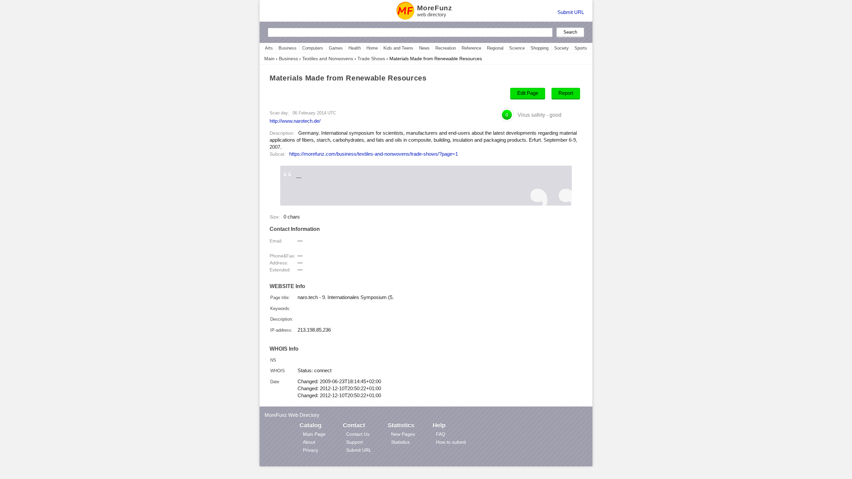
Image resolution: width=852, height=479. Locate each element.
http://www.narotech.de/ (295, 121)
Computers (312, 48)
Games (336, 48)
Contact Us (357, 434)
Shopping (539, 48)
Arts (269, 48)
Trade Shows (371, 58)
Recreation (445, 48)
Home (372, 48)
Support (354, 442)
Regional (495, 48)
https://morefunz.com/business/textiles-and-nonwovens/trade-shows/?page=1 (373, 154)
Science (517, 48)
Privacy (310, 450)
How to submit (451, 442)
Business (288, 48)
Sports (580, 48)
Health (354, 48)
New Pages (403, 434)
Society (561, 48)
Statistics (400, 442)
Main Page (314, 434)
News (424, 48)
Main (269, 58)
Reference (471, 48)
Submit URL (570, 12)
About (309, 442)
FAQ (440, 434)
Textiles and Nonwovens (327, 58)
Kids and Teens (398, 48)
